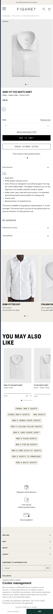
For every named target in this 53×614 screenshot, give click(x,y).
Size (4, 120)
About (5, 548)
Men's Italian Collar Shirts (26, 427)
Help (4, 541)
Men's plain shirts (26, 439)
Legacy (5, 554)
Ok (48, 568)
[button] (4, 8)
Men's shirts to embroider (26, 457)
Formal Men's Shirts (26, 409)
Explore (5, 535)
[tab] (25, 84)
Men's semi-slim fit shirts (26, 451)
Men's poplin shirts (26, 445)
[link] (26, 2)
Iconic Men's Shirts (18, 415)
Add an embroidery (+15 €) (26, 132)
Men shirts (39, 415)
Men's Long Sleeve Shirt (26, 433)
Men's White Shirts (26, 463)
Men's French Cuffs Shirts (26, 421)
